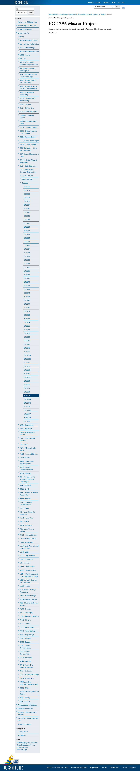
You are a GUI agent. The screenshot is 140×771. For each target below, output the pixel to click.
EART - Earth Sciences (28, 166)
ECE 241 (27, 282)
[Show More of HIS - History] (19, 508)
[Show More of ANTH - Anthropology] (19, 47)
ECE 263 (27, 337)
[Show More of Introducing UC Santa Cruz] (17, 25)
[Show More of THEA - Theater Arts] (19, 678)
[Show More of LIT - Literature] (19, 562)
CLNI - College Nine (27, 108)
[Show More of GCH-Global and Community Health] (19, 467)
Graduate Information (25, 709)
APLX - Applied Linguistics (29, 51)
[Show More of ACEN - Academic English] (19, 40)
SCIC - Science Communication (25, 647)
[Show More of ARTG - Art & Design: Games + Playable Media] (19, 62)
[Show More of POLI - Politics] (19, 623)
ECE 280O (27, 374)
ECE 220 (27, 223)
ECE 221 (27, 227)
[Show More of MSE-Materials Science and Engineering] (19, 580)
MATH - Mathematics (27, 567)
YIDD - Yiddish (25, 701)
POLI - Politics (25, 624)
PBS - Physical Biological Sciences (29, 604)
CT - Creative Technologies (29, 141)
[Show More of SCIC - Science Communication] (19, 645)
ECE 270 (27, 344)
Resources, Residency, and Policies (27, 713)
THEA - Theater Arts (27, 678)
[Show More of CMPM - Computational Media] (19, 121)
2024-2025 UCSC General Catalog (58, 14)
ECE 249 (27, 304)
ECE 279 (27, 352)
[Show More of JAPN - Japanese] (19, 525)
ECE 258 (27, 333)
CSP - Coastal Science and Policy (29, 155)
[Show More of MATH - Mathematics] (19, 566)
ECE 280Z (27, 377)
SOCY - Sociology (26, 658)
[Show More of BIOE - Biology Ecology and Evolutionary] (19, 80)
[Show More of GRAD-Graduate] (19, 485)
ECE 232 (27, 267)
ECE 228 (27, 253)
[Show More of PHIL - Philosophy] (19, 612)
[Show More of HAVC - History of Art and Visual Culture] (19, 492)
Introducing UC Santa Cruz (27, 26)
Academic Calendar (24, 724)
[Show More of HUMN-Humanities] (19, 517)
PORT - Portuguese (27, 627)
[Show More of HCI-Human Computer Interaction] (19, 512)
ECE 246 (27, 300)
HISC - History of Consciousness (26, 503)
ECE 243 (27, 289)
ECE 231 (27, 264)
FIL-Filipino (24, 444)
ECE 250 (27, 308)
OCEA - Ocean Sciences (28, 599)
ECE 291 (27, 388)
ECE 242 (27, 286)
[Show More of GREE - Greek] (19, 489)
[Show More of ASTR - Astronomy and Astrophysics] (19, 68)
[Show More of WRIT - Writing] (19, 697)
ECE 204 (27, 198)
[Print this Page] (123, 8)
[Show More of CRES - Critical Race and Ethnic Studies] (19, 131)
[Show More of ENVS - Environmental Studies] (19, 432)
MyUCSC (90, 2)
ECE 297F (27, 410)
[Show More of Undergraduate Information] (17, 705)
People (98, 2)
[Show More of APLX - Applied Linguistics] (19, 51)
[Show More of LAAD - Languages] (19, 542)
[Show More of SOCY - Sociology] (19, 657)
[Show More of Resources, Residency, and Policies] (17, 712)
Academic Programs (25, 29)
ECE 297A (27, 399)
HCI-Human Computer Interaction (27, 513)
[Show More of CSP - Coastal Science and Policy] (19, 154)
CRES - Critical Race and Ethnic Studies (28, 132)
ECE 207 (27, 205)
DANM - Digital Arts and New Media (28, 161)
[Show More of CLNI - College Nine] (19, 108)
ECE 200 (27, 187)
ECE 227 (27, 249)
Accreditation (114, 768)
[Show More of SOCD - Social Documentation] (19, 651)
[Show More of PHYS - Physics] (19, 620)
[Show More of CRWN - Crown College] (19, 144)
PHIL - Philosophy (26, 613)
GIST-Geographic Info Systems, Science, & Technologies (27, 479)
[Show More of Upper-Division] (21, 179)
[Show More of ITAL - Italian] (19, 521)
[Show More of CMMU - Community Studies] (19, 115)
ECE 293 (27, 392)
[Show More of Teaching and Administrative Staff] (17, 718)
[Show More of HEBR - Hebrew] (19, 498)
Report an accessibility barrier (58, 768)
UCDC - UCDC (25, 688)
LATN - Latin (24, 552)
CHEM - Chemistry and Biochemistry (28, 99)
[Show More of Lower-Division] (21, 175)
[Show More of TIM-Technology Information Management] (19, 681)
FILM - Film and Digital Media (28, 449)
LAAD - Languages (26, 542)
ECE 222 (27, 231)
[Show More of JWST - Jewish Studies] (19, 535)
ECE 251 (27, 311)
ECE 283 (27, 381)
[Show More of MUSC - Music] (19, 585)
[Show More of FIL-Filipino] (19, 444)
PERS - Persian (25, 609)
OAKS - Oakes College (28, 596)
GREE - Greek (24, 489)
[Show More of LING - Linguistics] (19, 559)
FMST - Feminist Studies (29, 454)
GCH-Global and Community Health (26, 468)
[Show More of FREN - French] (19, 457)
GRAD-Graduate (25, 485)
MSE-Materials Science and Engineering (28, 581)
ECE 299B (27, 418)
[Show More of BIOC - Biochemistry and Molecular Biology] (19, 74)
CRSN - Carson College (28, 137)
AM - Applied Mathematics (29, 44)
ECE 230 (27, 260)
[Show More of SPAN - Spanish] (19, 661)
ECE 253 (27, 319)
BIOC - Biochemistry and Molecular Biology (28, 75)
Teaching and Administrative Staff (28, 719)
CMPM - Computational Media (28, 122)
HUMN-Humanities (26, 518)
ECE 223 (27, 234)
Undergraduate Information (27, 705)
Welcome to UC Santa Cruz (27, 22)
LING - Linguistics (26, 559)
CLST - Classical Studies (29, 112)
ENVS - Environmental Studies (27, 433)
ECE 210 (27, 209)
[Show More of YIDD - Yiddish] (19, 701)
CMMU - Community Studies (27, 116)
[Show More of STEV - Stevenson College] (19, 674)
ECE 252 (27, 315)
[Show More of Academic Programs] (17, 29)
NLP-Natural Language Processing (28, 591)
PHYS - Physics (25, 620)
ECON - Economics (26, 425)
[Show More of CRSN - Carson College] (19, 137)
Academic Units (23, 33)
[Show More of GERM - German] (19, 473)
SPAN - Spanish (25, 661)
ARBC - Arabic (25, 55)
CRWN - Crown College (28, 144)
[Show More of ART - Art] (19, 58)
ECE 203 (27, 194)
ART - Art (23, 59)
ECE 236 (27, 271)
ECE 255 (27, 326)
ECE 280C (27, 363)
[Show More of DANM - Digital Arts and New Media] (19, 160)
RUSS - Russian (25, 642)
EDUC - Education (26, 429)
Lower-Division (27, 176)
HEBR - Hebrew (25, 499)
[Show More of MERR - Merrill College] (19, 570)
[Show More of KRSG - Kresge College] (19, 538)
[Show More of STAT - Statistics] (19, 670)
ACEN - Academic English (29, 40)
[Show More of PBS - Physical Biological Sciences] (19, 602)
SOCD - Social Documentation (25, 653)
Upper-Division (27, 179)
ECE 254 (27, 322)
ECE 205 (27, 201)
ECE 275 (27, 348)
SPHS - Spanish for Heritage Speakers (27, 666)
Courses (21, 37)
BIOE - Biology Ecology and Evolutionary (28, 81)
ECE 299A (27, 414)
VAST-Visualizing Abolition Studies (29, 693)
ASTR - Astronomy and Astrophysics (28, 69)
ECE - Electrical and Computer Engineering (27, 171)
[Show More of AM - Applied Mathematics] (19, 44)
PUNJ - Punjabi (25, 638)
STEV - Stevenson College (29, 675)
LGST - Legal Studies (27, 556)
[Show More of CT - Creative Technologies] (19, 140)
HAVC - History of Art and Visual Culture (29, 494)
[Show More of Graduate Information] (17, 708)
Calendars (106, 2)
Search (31, 12)
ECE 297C (27, 407)
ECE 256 (27, 330)
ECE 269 (27, 341)
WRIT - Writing (25, 698)
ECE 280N (27, 370)
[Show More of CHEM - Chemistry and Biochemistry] (19, 98)
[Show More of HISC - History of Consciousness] (19, 502)
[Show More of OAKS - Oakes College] (19, 595)
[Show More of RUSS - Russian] (19, 642)
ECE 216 (27, 216)
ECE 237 (27, 275)
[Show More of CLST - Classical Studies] (19, 111)
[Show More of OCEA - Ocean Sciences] (19, 599)
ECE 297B (27, 403)
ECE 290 (27, 385)
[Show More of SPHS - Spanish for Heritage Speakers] (19, 665)
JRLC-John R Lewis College (27, 530)
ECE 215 (27, 212)
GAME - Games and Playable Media (27, 462)
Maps (113, 2)
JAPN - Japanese (26, 525)
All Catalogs (22, 735)
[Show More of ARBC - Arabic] (19, 54)
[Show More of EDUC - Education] (19, 428)
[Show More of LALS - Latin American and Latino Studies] (19, 545)
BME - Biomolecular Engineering (27, 93)
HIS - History (24, 508)
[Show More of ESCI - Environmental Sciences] (19, 438)
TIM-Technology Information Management (29, 683)
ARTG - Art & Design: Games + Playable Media (29, 63)
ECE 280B (27, 359)
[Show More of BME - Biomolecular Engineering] (19, 92)
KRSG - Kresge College (28, 539)
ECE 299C (27, 421)
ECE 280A (27, 355)
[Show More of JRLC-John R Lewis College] (19, 528)
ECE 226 (27, 245)
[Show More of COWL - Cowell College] (19, 127)
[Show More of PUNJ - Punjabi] (19, 638)
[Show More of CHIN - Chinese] (19, 104)
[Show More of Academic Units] (17, 32)
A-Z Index (121, 2)
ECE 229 (27, 256)
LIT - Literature (25, 563)
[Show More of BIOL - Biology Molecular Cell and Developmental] (19, 86)
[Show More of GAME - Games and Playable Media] (19, 461)
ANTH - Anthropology (27, 48)
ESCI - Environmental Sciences (27, 439)
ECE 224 (27, 238)
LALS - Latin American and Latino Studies (29, 547)
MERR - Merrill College (28, 570)
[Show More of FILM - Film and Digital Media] (19, 448)
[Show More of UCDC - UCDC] (19, 688)
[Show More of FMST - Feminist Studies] (19, 454)
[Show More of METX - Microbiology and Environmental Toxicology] (19, 573)
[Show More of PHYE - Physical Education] (19, 616)
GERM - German (25, 473)
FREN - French (25, 458)
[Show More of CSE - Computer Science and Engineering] (19, 148)
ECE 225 (27, 242)
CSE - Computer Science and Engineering (28, 149)
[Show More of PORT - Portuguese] (19, 627)
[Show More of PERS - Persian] (19, 608)
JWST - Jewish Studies (28, 535)
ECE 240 (27, 278)
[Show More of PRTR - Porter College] (19, 630)
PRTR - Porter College (28, 631)
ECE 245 (27, 297)
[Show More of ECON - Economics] (19, 424)
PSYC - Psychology (27, 635)
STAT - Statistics (26, 671)
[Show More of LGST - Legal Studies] (19, 555)
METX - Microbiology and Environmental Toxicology (29, 575)
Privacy (104, 768)
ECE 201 (27, 190)
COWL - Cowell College (28, 127)
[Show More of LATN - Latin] (19, 552)
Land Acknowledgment (79, 768)
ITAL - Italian (24, 522)
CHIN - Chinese (25, 104)
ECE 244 (27, 293)
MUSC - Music (25, 586)
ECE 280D (27, 366)
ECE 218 (27, 220)
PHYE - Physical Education (29, 616)
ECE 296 (27, 396)
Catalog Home (23, 732)
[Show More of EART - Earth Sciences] (19, 166)
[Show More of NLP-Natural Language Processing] (19, 589)
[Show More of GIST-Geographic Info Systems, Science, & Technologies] (19, 476)
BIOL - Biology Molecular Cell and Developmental (29, 87)
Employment (94, 768)
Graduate (25, 183)
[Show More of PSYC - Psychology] (19, 634)
